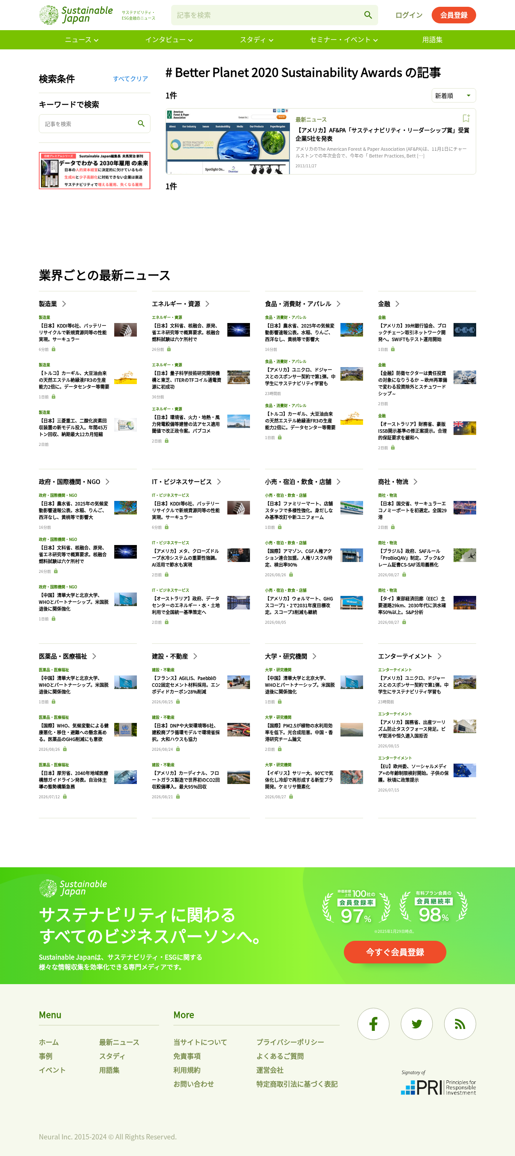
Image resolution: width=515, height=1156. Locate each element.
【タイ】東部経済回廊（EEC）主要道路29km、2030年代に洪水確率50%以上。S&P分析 (412, 605)
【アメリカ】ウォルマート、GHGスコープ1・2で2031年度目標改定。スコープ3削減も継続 (299, 605)
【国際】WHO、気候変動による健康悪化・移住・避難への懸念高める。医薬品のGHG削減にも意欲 (74, 732)
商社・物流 (394, 481)
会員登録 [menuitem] (453, 15)
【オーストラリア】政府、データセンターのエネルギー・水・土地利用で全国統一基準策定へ (186, 605)
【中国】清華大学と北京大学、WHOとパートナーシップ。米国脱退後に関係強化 (74, 602)
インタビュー (165, 39)
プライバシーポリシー (290, 1042)
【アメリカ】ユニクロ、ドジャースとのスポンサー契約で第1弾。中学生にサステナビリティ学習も (300, 376)
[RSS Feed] (460, 1024)
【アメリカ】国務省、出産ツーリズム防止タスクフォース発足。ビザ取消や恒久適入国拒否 (412, 729)
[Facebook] (373, 1024)
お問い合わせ (193, 1084)
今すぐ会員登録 (395, 951)
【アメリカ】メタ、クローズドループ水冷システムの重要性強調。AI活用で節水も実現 (185, 558)
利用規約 (187, 1070)
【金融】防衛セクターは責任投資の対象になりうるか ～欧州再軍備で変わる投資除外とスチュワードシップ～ (412, 383)
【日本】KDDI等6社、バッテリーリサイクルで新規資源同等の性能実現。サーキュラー (73, 332)
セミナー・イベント (340, 39)
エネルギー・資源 (177, 303)
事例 (45, 1056)
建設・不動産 (171, 655)
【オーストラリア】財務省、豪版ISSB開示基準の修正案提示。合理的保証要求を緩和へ (412, 431)
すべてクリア (130, 78)
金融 (385, 303)
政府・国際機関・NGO (70, 481)
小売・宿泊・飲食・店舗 (299, 481)
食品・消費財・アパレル (299, 303)
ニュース (78, 39)
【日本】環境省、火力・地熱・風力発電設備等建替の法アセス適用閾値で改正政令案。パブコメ (186, 424)
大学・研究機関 (287, 655)
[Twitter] (417, 1024)
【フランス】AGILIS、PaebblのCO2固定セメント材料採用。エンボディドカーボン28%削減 (186, 685)
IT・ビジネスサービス (182, 481)
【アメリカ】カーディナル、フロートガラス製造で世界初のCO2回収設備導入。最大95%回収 (186, 780)
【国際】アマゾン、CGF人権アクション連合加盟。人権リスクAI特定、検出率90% (299, 558)
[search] (368, 15)
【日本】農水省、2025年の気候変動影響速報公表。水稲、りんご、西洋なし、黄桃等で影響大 (299, 332)
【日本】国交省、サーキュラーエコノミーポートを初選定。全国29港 (412, 510)
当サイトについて (200, 1042)
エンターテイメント (406, 655)
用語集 (432, 39)
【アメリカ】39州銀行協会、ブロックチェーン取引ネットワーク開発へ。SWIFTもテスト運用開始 (412, 332)
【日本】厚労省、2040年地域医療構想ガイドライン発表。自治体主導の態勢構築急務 (73, 780)
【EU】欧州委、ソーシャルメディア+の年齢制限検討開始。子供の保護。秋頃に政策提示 (413, 773)
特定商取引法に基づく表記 (297, 1084)
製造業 (48, 303)
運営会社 (270, 1070)
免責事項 (187, 1056)
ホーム (49, 1042)
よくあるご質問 (280, 1056)
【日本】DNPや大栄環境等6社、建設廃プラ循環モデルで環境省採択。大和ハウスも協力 (186, 732)
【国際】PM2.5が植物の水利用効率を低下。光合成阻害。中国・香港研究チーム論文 (299, 732)
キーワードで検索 (69, 104)
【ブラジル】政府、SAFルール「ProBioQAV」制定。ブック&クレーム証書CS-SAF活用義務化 (411, 558)
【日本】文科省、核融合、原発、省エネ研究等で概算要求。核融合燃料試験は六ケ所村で (186, 332)
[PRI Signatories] (438, 1083)
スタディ (253, 39)
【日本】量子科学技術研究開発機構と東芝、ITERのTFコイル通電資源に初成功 (186, 380)
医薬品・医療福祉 (64, 655)
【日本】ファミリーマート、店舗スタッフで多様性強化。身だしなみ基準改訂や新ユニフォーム (299, 510)
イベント (52, 1070)
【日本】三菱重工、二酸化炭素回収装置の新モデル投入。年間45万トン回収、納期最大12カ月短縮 (73, 427)
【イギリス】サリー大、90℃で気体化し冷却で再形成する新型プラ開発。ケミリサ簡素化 (299, 780)
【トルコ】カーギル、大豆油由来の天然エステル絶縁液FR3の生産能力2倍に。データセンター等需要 (74, 380)
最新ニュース (311, 119)
